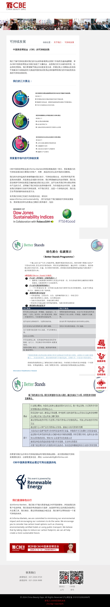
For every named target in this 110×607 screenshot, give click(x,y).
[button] (5, 24)
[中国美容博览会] (16, 5)
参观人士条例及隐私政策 (55, 600)
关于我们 (57, 42)
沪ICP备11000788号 (55, 604)
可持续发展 (69, 42)
